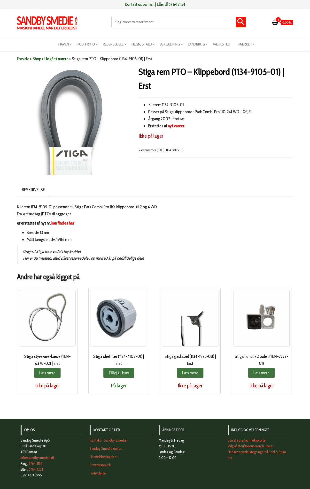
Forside (23, 58)
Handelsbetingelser (103, 457)
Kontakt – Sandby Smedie (108, 440)
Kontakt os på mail (140, 4)
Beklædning (170, 44)
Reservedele (113, 44)
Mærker (245, 44)
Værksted (221, 44)
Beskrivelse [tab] (33, 189)
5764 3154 (35, 463)
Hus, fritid (86, 44)
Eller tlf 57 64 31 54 (171, 4)
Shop (36, 58)
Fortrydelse (98, 473)
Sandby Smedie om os (106, 448)
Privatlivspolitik (100, 465)
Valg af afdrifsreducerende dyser (250, 446)
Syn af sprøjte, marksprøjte (247, 440)
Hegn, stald (142, 44)
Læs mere (47, 373)
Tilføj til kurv (118, 373)
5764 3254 (36, 469)
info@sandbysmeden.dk (37, 458)
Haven (63, 44)
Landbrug (196, 44)
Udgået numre (56, 58)
